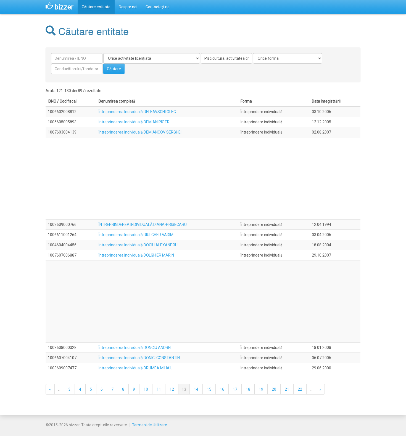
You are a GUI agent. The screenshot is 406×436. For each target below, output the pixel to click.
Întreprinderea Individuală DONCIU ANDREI (135, 347)
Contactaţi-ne (158, 7)
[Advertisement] (203, 178)
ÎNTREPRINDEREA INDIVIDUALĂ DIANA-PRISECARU (143, 224)
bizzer (63, 7)
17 (235, 389)
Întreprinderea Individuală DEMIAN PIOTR (134, 122)
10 (146, 389)
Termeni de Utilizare (149, 425)
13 (184, 389)
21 (287, 389)
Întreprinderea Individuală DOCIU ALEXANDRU (138, 245)
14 (196, 389)
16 (222, 389)
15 (209, 389)
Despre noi (128, 7)
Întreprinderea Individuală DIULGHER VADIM (136, 235)
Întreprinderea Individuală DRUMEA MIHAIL (135, 368)
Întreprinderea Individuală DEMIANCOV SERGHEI (140, 132)
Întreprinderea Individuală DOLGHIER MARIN (136, 255)
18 (248, 389)
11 (159, 389)
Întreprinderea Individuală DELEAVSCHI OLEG (137, 111)
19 (261, 389)
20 (274, 389)
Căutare (114, 69)
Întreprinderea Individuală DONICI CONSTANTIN (139, 358)
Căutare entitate (96, 7)
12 (172, 389)
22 (300, 389)
